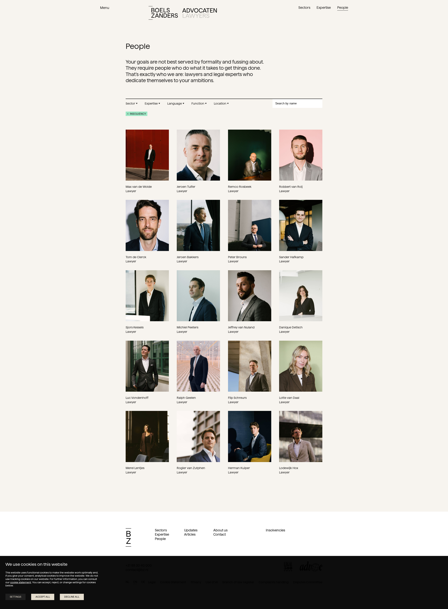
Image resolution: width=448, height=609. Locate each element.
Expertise (162, 534)
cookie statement (20, 582)
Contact (219, 534)
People (160, 539)
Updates (190, 530)
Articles (189, 534)
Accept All (43, 596)
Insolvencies (275, 530)
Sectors (161, 530)
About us (220, 530)
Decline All (71, 596)
